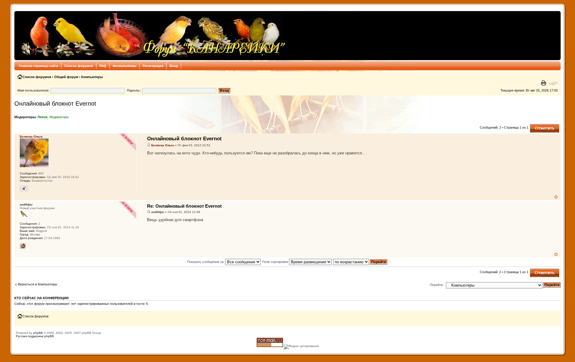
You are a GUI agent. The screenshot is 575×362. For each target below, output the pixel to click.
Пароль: (134, 90)
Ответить (537, 126)
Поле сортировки (275, 262)
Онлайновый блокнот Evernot (55, 103)
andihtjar (157, 212)
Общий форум (66, 77)
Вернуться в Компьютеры (37, 284)
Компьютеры (92, 77)
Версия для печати (544, 83)
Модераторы (59, 117)
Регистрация (153, 66)
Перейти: (437, 285)
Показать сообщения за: (206, 262)
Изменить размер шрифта (553, 83)
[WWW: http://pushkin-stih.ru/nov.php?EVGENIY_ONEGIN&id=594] (23, 246)
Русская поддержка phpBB (35, 336)
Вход (174, 66)
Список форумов (78, 66)
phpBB (38, 332)
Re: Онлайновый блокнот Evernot (184, 206)
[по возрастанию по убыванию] (360, 262)
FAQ (102, 66)
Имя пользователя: (33, 90)
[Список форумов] (152, 36)
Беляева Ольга (162, 145)
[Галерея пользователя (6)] (24, 188)
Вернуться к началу (556, 197)
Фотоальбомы (124, 66)
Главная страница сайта (38, 66)
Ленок (42, 117)
